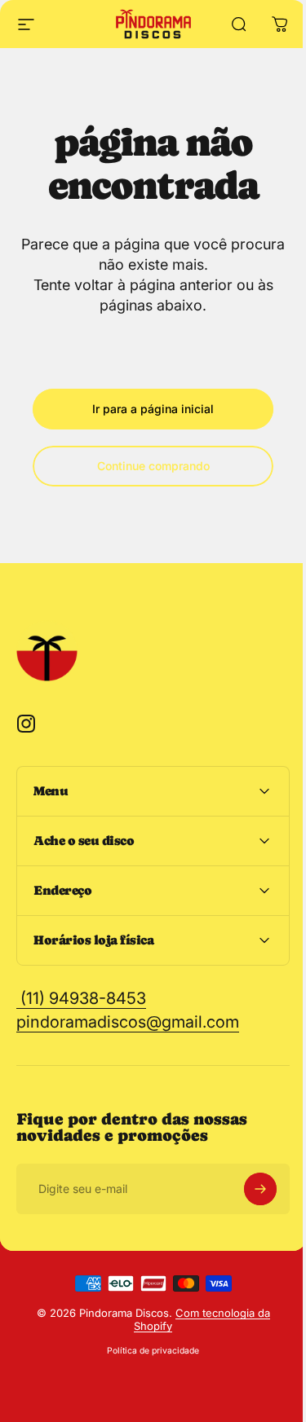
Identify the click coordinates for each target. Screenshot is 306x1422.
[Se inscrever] (248, 1189)
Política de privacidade (147, 1350)
